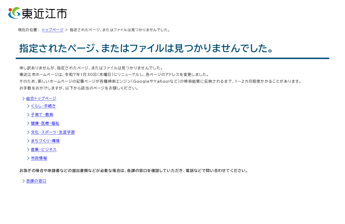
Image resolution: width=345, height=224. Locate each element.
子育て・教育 (42, 114)
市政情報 (39, 158)
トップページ (53, 30)
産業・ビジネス (44, 149)
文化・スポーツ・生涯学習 (53, 132)
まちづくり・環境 (45, 141)
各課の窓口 (36, 181)
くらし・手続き (43, 106)
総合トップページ (41, 98)
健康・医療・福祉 (45, 123)
